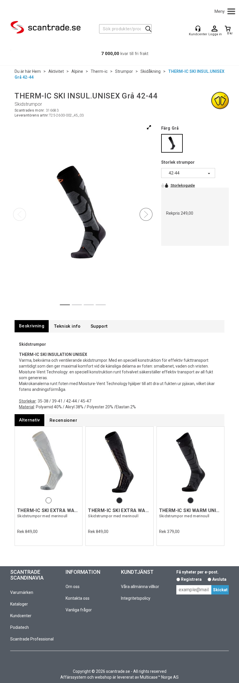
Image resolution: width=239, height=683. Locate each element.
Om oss (73, 586)
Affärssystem (73, 677)
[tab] (32, 326)
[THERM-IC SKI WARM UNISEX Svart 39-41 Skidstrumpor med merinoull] (190, 462)
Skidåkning (150, 71)
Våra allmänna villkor (140, 586)
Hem (36, 71)
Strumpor (124, 71)
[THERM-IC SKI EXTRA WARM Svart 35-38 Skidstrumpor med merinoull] (119, 462)
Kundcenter (20, 615)
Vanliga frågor (79, 610)
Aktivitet (56, 71)
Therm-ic (99, 71)
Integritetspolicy (135, 598)
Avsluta (219, 579)
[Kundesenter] (198, 28)
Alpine (77, 71)
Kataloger (19, 604)
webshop (103, 677)
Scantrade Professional (32, 639)
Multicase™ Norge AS (159, 677)
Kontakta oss (77, 598)
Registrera (191, 579)
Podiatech (19, 627)
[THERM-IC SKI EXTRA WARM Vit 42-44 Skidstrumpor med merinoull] (48, 462)
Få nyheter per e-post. (197, 572)
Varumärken (21, 592)
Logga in (214, 29)
